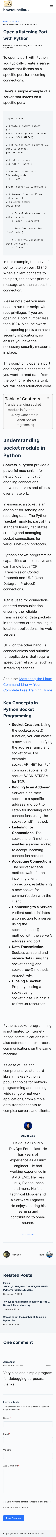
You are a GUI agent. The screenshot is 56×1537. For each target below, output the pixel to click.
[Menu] (51, 6)
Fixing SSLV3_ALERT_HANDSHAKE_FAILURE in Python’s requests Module (25, 1286)
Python (38, 45)
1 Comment (8, 48)
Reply (48, 1365)
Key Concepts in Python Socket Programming (26, 420)
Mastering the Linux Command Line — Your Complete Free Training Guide (27, 684)
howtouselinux (16, 10)
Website (7, 1449)
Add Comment (11, 1465)
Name (7, 1418)
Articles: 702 (28, 1234)
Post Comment (14, 1518)
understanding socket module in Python (24, 407)
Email (6, 1434)
